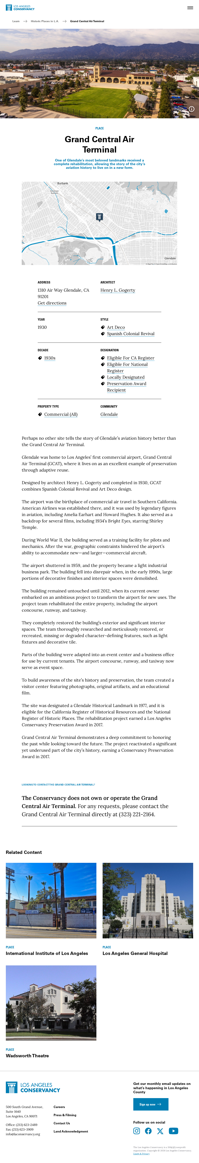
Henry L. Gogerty (117, 290)
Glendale (109, 414)
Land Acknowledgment (71, 1131)
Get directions (52, 303)
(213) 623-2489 (26, 1125)
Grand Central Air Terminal (87, 21)
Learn (16, 21)
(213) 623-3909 (22, 1129)
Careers (59, 1107)
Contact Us (62, 1123)
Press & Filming (65, 1115)
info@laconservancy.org (23, 1134)
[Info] (191, 110)
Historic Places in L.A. (45, 21)
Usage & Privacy (141, 1153)
